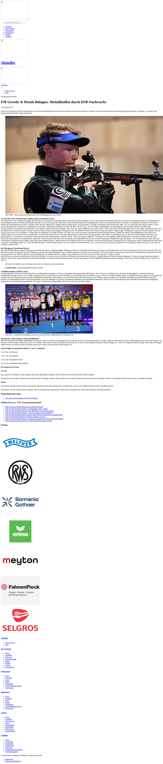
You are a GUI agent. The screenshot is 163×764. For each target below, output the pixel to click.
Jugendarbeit (9, 725)
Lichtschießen (10, 731)
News (7, 653)
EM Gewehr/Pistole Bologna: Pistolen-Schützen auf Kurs (25, 417)
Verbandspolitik (10, 659)
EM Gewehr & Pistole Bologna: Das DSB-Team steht (24, 407)
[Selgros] (20, 634)
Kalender (8, 655)
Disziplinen (9, 684)
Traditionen (9, 744)
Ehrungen (8, 748)
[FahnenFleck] (20, 604)
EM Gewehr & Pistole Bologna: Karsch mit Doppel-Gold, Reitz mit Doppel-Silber (34, 419)
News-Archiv (10, 643)
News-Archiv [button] (10, 91)
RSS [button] (7, 93)
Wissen (7, 663)
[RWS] (20, 486)
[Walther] (20, 457)
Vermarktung (9, 667)
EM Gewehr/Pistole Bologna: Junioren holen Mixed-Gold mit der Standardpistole (33, 415)
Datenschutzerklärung (13, 761)
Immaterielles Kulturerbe (14, 750)
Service (8, 665)
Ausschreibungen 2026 (13, 686)
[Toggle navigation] (28, 19)
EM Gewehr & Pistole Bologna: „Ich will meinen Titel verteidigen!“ (29, 413)
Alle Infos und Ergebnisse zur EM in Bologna (21, 398)
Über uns (8, 657)
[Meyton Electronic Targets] (20, 575)
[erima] (20, 545)
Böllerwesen (9, 746)
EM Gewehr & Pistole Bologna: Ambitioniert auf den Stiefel (26, 409)
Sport (7, 680)
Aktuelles (8, 63)
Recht (7, 661)
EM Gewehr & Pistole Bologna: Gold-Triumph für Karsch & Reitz (28, 421)
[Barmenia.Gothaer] (20, 516)
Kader (7, 682)
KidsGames (9, 729)
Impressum (9, 759)
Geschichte (9, 742)
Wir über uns (9, 721)
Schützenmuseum (11, 752)
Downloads (9, 727)
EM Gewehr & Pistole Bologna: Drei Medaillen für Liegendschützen (29, 411)
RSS (7, 645)
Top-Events (9, 688)
